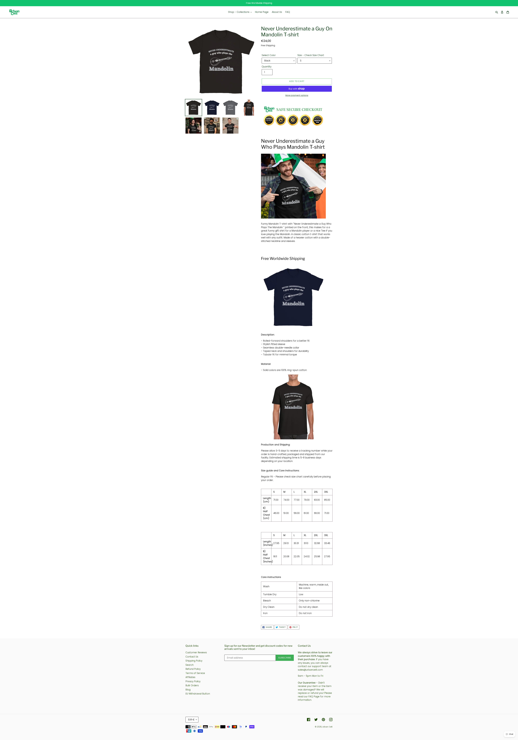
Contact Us (191, 656)
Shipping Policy (193, 660)
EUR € (191, 719)
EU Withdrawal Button (197, 693)
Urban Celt (327, 726)
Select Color (269, 55)
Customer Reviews (196, 652)
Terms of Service (195, 673)
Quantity (266, 66)
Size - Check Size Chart (310, 55)
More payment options (296, 95)
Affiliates (190, 677)
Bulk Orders (192, 685)
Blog (187, 689)
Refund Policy (193, 669)
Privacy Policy (192, 681)
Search (189, 665)
